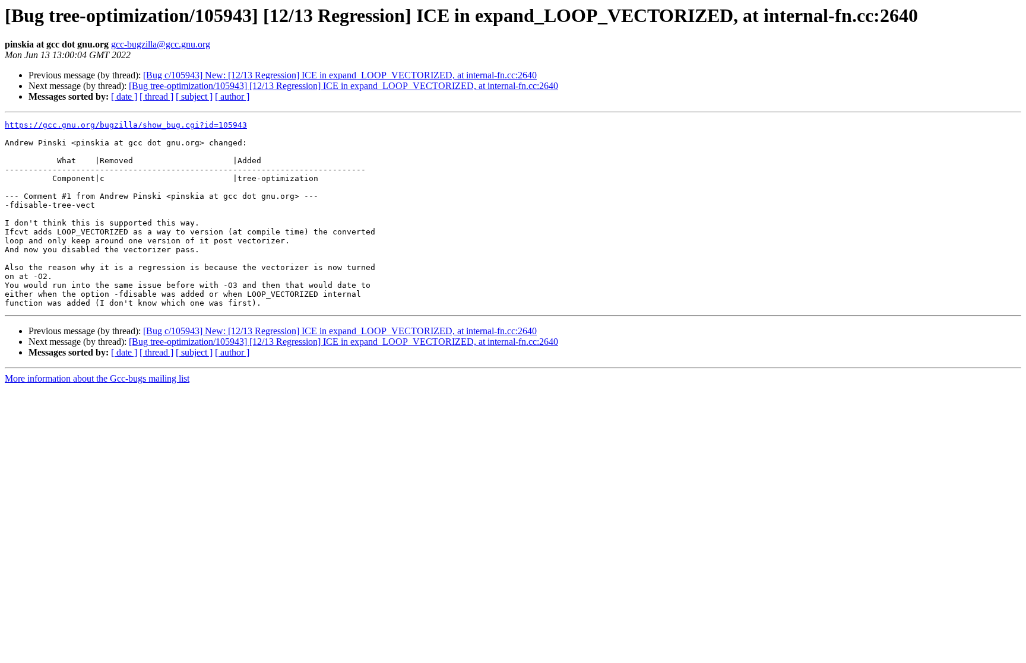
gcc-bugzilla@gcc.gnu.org (160, 44)
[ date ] (124, 96)
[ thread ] (156, 96)
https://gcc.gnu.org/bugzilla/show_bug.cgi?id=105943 (126, 124)
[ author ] (232, 96)
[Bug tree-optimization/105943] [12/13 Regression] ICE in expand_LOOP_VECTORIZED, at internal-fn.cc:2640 (343, 86)
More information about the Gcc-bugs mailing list (97, 378)
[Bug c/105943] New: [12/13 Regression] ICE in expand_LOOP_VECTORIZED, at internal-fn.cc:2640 (340, 75)
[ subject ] (194, 96)
